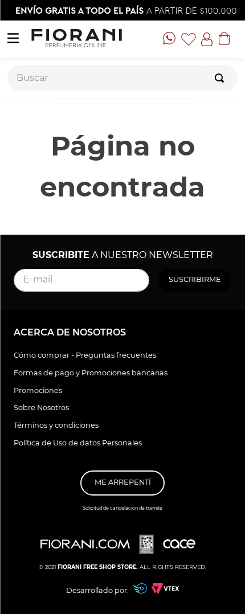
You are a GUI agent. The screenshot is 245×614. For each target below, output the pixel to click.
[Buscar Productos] (221, 78)
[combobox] (122, 78)
